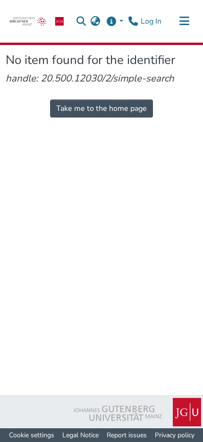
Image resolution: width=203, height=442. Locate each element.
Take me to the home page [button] (101, 108)
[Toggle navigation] (184, 21)
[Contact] (133, 21)
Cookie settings (31, 435)
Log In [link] (151, 21)
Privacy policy (175, 435)
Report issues (127, 435)
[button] (81, 21)
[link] (37, 21)
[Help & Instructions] (114, 21)
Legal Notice (80, 435)
